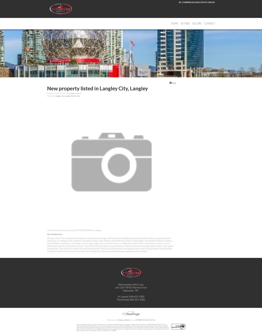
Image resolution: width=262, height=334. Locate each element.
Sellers (196, 23)
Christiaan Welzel (123, 320)
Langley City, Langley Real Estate (67, 96)
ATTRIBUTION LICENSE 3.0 (145, 320)
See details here (54, 234)
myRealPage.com (131, 314)
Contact (209, 23)
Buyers (185, 23)
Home (174, 23)
